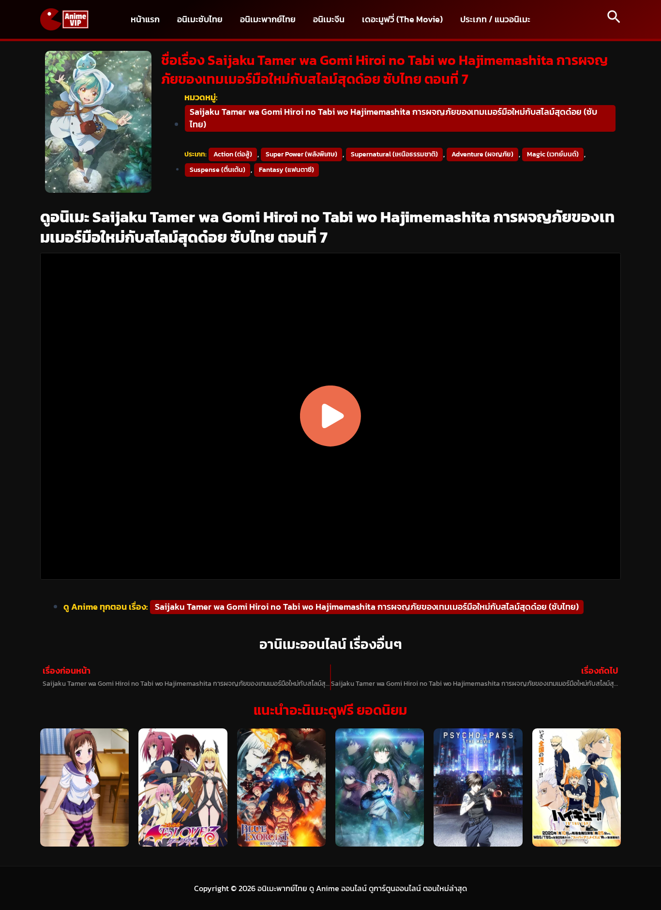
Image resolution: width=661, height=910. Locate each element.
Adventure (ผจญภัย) (482, 154)
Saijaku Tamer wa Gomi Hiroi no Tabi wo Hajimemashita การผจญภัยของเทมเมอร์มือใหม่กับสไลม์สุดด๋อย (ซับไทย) (393, 118)
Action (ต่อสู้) (232, 154)
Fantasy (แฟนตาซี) (286, 170)
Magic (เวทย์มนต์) (553, 154)
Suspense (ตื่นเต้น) (217, 170)
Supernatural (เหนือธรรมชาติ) (394, 154)
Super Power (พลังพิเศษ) (301, 154)
